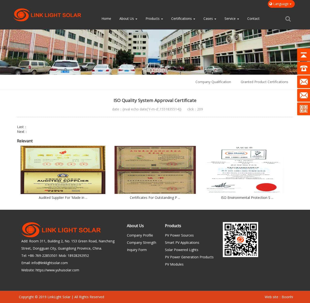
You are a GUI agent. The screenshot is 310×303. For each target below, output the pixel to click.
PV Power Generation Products (189, 257)
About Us (127, 18)
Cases (208, 18)
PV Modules (174, 264)
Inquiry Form (137, 249)
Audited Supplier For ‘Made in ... (63, 197)
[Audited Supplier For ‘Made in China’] (63, 170)
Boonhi (287, 297)
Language (281, 3)
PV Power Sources (179, 235)
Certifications (182, 18)
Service (231, 18)
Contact (253, 18)
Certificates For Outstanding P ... (155, 197)
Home (106, 18)
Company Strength (141, 242)
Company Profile (140, 235)
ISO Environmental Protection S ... (247, 197)
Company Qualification (213, 81)
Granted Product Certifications (264, 81)
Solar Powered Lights (181, 249)
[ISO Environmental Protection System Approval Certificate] (247, 170)
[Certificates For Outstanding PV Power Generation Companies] (155, 170)
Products (153, 18)
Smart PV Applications (182, 242)
